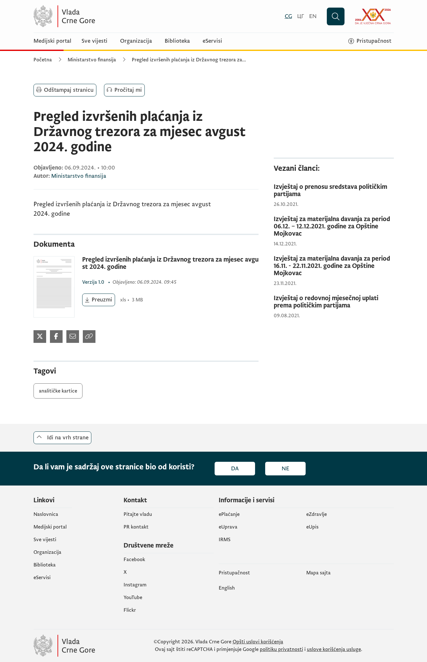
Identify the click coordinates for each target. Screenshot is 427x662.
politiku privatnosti (281, 649)
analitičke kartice (58, 391)
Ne (285, 468)
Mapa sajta (318, 573)
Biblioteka (177, 41)
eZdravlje (316, 514)
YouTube (133, 597)
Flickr (130, 610)
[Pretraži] (336, 16)
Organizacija (136, 41)
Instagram (135, 585)
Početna (43, 60)
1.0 (94, 282)
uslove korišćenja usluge (334, 649)
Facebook (134, 559)
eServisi (212, 41)
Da (235, 468)
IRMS (224, 539)
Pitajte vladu (138, 514)
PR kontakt (136, 527)
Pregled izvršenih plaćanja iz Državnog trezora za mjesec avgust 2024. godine (170, 263)
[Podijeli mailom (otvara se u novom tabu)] (72, 336)
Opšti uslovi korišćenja (258, 642)
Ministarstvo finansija (92, 60)
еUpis (312, 527)
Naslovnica (46, 514)
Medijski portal (52, 41)
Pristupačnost (234, 573)
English (227, 588)
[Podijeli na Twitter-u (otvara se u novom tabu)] (40, 336)
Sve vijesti (94, 41)
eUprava (228, 527)
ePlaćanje (229, 514)
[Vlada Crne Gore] (95, 16)
